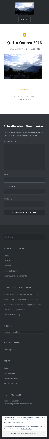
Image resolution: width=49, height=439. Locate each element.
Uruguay (7, 261)
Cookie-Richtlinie (26, 429)
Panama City (15, 315)
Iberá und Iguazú (10, 271)
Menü (25, 19)
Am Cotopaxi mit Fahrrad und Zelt (25, 294)
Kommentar (10, 142)
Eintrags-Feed (9, 373)
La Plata (7, 256)
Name (7, 175)
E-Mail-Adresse (12, 187)
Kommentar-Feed (11, 378)
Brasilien (7, 266)
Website (8, 199)
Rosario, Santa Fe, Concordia (15, 276)
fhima (20, 49)
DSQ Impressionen (33, 304)
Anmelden (8, 368)
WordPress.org (10, 383)
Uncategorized (10, 350)
